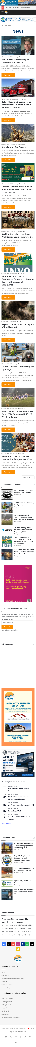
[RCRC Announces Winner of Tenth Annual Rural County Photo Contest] (7, 554)
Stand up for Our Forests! (14, 147)
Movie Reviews (6, 1011)
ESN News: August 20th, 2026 (11, 925)
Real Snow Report (7, 998)
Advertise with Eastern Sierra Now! (13, 978)
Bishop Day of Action (15, 811)
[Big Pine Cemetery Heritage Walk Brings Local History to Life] (18, 220)
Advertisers (5, 1014)
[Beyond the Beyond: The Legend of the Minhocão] (18, 310)
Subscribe (7, 627)
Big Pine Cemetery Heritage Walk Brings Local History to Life (18, 235)
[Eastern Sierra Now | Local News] (6, 12)
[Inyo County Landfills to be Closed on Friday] (7, 883)
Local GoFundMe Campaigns (11, 1017)
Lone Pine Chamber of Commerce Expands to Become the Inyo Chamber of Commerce (18, 280)
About (3, 972)
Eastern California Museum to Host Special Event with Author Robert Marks (17, 189)
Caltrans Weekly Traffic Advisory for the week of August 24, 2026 (23, 530)
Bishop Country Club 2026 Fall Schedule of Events (23, 491)
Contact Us (5, 975)
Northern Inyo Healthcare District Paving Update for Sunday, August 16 (23, 846)
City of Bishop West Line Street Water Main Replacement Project (23, 858)
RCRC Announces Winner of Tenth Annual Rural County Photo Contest (24, 552)
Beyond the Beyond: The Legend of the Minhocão (18, 326)
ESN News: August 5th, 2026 (11, 935)
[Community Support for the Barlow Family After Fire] (7, 872)
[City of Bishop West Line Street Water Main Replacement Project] (7, 860)
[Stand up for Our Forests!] (18, 133)
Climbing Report (7, 1002)
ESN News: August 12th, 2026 (11, 928)
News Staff (6, 57)
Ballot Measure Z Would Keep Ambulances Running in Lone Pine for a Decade (16, 105)
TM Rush (5, 321)
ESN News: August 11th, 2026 (11, 931)
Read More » (8, 75)
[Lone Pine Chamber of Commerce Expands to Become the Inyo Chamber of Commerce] (18, 262)
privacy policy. (8, 619)
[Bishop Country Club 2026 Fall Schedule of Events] (7, 494)
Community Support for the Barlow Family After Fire (24, 869)
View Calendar (6, 823)
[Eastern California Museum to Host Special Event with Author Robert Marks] (18, 172)
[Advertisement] (18, 667)
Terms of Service (7, 985)
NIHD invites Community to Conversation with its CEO (15, 61)
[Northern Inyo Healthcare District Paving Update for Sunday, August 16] (7, 848)
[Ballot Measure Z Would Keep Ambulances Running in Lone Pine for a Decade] (18, 88)
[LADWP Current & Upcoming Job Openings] (18, 352)
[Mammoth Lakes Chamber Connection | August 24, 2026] (18, 442)
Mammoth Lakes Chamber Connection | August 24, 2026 (17, 458)
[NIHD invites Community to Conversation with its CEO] (18, 45)
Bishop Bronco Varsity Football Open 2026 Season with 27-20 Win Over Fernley (17, 414)
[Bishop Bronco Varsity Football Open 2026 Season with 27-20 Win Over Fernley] (18, 397)
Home (5, 25)
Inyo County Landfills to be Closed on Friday (24, 882)
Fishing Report (6, 1005)
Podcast (4, 982)
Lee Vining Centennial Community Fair (21, 805)
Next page (26, 477)
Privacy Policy (6, 988)
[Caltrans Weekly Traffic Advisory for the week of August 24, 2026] (7, 530)
